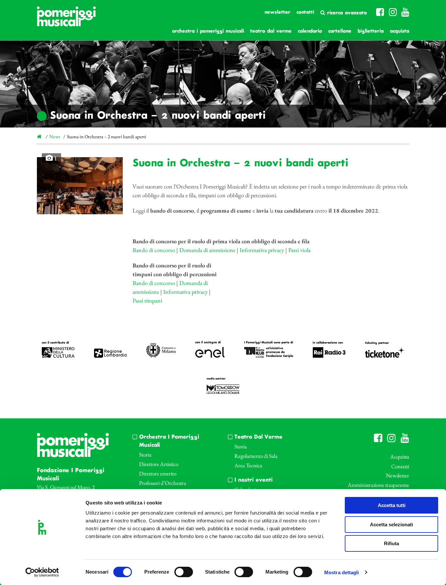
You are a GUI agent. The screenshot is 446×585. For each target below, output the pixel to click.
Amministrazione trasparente (378, 484)
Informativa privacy (262, 250)
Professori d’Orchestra (162, 483)
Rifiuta (391, 543)
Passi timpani (147, 300)
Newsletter (277, 12)
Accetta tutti (392, 505)
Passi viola (299, 250)
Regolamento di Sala (256, 455)
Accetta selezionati (391, 524)
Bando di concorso (154, 250)
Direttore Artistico (158, 464)
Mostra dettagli (341, 572)
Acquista (399, 31)
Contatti (305, 12)
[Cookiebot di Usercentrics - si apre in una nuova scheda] (42, 572)
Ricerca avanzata (346, 13)
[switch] (183, 572)
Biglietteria (371, 31)
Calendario (310, 31)
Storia (145, 454)
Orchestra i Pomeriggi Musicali (208, 31)
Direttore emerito (157, 473)
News (54, 136)
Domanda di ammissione (207, 250)
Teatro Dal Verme (271, 31)
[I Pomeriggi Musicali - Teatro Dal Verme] (66, 20)
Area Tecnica (248, 465)
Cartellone (339, 31)
